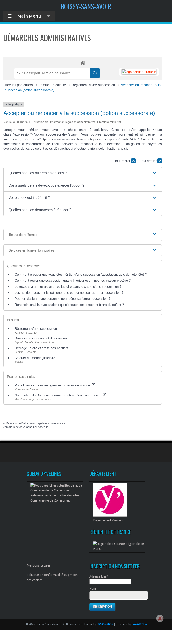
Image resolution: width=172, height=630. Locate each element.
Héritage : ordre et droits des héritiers (42, 348)
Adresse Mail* (98, 576)
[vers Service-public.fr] (139, 72)
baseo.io (43, 427)
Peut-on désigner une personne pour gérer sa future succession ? (62, 298)
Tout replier (122, 161)
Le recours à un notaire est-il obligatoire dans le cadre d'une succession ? (68, 286)
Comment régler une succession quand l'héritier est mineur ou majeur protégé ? (73, 280)
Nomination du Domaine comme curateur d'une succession (58, 395)
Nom (92, 588)
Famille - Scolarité (53, 85)
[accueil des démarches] (83, 63)
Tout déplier (148, 161)
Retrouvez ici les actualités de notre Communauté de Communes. (54, 498)
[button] (82, 173)
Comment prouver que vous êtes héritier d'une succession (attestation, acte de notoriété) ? (81, 274)
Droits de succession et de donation (41, 338)
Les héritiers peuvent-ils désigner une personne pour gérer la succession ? (69, 292)
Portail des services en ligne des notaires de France (53, 385)
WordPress (140, 624)
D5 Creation (105, 624)
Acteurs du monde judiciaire (35, 358)
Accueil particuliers (19, 85)
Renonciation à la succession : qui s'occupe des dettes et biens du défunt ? (69, 305)
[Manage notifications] (159, 618)
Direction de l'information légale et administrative (35, 423)
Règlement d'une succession (94, 85)
